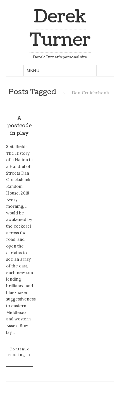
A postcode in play (19, 126)
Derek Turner (60, 28)
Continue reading (19, 352)
